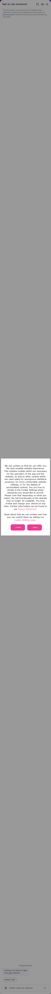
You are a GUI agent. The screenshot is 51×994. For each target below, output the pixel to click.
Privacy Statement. (27, 509)
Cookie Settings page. (25, 520)
